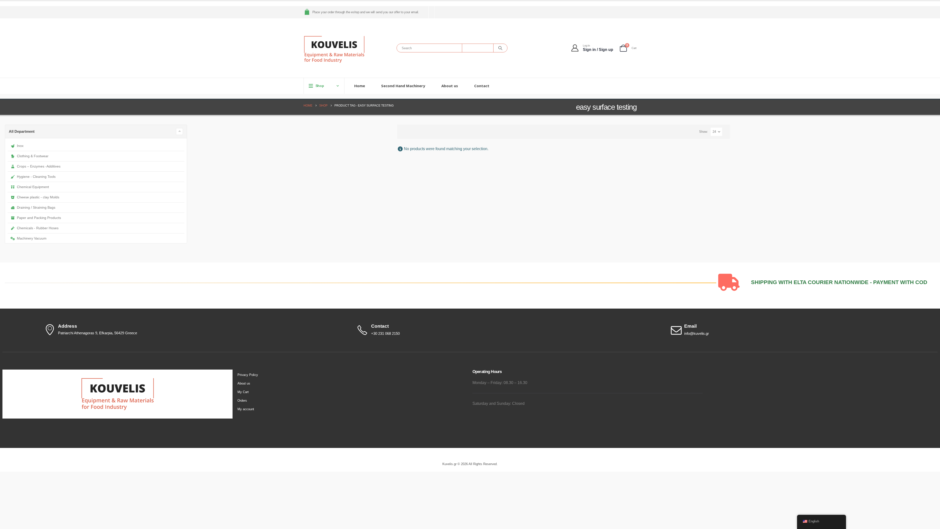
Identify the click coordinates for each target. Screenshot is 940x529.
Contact (481, 85)
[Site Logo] (334, 49)
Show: (703, 131)
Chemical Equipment (33, 187)
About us (449, 85)
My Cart (243, 392)
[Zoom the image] (117, 372)
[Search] (500, 48)
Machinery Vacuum (32, 238)
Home (359, 85)
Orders (242, 400)
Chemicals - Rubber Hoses (38, 228)
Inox (20, 146)
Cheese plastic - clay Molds (38, 197)
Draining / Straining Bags (36, 207)
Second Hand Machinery (403, 85)
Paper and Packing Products (39, 218)
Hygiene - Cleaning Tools (36, 177)
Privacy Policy (247, 375)
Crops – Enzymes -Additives (38, 166)
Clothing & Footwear (32, 156)
